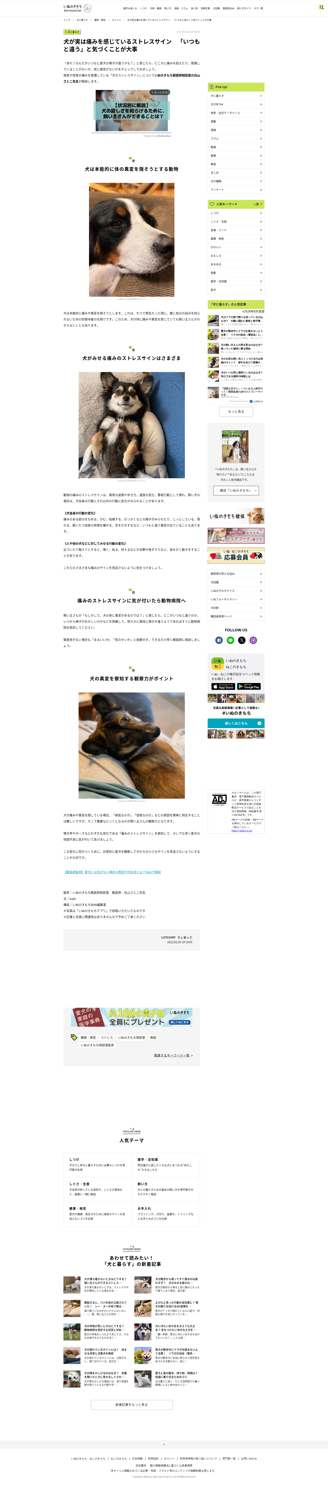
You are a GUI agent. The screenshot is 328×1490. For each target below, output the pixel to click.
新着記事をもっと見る (132, 1404)
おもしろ (216, 255)
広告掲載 (137, 1458)
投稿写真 (205, 8)
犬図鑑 (216, 8)
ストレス (116, 20)
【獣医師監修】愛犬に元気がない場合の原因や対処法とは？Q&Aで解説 (112, 872)
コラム (215, 138)
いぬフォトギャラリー (224, 599)
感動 (213, 273)
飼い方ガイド (244, 8)
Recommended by (239, 401)
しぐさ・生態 (219, 221)
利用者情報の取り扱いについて (198, 1458)
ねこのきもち (119, 1458)
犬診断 (215, 608)
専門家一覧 (229, 1458)
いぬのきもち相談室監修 (97, 1045)
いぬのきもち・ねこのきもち (88, 1458)
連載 (213, 121)
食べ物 (194, 8)
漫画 (213, 130)
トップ (66, 20)
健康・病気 (100, 20)
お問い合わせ (249, 1458)
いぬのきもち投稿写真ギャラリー (131, 298)
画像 (213, 155)
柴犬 (213, 290)
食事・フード (219, 230)
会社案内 (141, 1465)
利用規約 (153, 1458)
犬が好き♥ (217, 104)
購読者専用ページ (221, 616)
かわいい (216, 247)
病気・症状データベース (225, 113)
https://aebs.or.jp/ (242, 830)
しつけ (143, 8)
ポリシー (169, 1458)
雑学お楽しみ (130, 8)
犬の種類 (216, 181)
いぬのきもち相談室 (131, 1037)
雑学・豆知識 (219, 281)
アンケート (217, 189)
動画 (213, 147)
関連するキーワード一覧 (172, 1055)
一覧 (256, 204)
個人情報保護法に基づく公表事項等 (171, 1465)
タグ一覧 (258, 8)
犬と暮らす (82, 20)
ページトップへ (164, 1444)
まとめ (215, 172)
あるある (216, 264)
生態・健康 (155, 8)
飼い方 (167, 8)
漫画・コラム (181, 8)
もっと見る (236, 411)
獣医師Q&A (228, 8)
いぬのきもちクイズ (223, 590)
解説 (153, 1037)
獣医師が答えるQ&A (222, 573)
